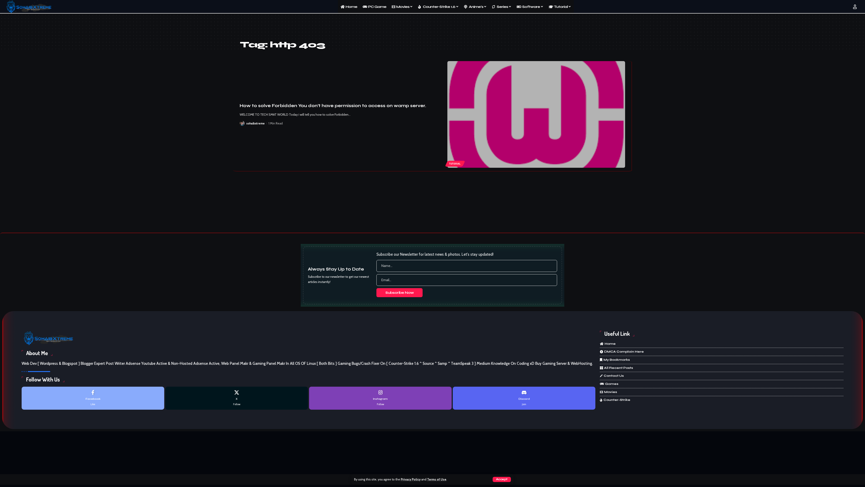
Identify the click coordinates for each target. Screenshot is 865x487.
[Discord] (524, 398)
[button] (502, 479)
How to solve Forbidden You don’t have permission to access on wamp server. (333, 105)
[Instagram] (380, 398)
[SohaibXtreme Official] (30, 7)
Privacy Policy (411, 479)
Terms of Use (436, 479)
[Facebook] (93, 398)
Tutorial (455, 163)
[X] (236, 398)
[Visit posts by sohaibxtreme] (242, 123)
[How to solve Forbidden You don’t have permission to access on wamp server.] (536, 114)
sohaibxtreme (255, 123)
